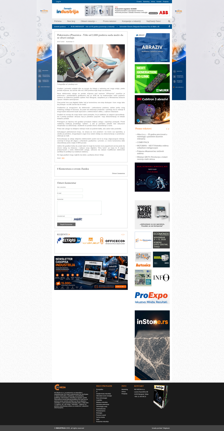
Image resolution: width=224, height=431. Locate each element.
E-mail (59, 193)
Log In (58, 1)
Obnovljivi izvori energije (104, 391)
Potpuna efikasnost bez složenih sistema (150, 145)
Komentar (60, 199)
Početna (57, 21)
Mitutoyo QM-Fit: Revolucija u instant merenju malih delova (152, 150)
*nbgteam (166, 423)
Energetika (99, 385)
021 (63, 158)
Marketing (146, 1)
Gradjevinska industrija (103, 389)
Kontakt (159, 1)
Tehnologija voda (101, 402)
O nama (139, 1)
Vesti (97, 415)
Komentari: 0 (70, 41)
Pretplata (166, 1)
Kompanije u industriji (131, 21)
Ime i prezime (61, 187)
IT (96, 387)
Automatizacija (101, 404)
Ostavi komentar (118, 173)
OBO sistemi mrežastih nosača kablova (153, 155)
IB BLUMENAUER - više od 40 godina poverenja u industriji (64, 26)
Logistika (99, 395)
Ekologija (99, 408)
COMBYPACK (143, 134)
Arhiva (153, 1)
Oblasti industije (88, 21)
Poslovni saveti (101, 410)
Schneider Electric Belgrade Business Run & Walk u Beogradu (114, 26)
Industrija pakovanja (102, 400)
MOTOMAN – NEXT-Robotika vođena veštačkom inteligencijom (152, 139)
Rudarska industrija (102, 417)
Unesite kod (61, 216)
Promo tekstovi (109, 21)
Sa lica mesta (100, 413)
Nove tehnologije (101, 393)
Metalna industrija (102, 398)
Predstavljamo (100, 406)
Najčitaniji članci (154, 21)
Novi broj (71, 21)
